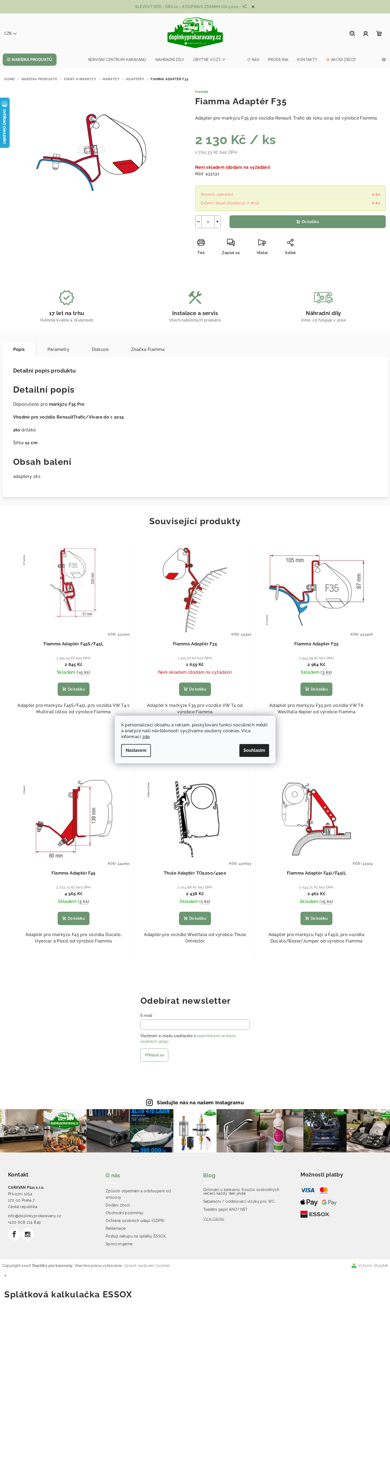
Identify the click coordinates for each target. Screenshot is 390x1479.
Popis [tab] (19, 349)
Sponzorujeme (119, 1244)
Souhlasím (254, 750)
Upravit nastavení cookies (147, 1265)
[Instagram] (27, 1234)
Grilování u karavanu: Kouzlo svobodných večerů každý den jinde (241, 1191)
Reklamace (116, 1228)
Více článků (213, 1219)
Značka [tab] (148, 349)
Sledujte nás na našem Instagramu (200, 1102)
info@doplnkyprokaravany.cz (34, 1216)
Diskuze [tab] (100, 349)
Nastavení (136, 750)
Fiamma (202, 92)
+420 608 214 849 (24, 1222)
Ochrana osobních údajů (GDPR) (135, 1221)
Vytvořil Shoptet (373, 1265)
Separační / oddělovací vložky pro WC (239, 1201)
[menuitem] (30, 59)
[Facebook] (14, 1234)
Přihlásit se (154, 1055)
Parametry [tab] (58, 349)
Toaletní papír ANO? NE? (225, 1209)
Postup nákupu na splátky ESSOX (136, 1236)
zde (146, 736)
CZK (8, 33)
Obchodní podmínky (125, 1213)
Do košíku (310, 222)
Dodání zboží (118, 1205)
